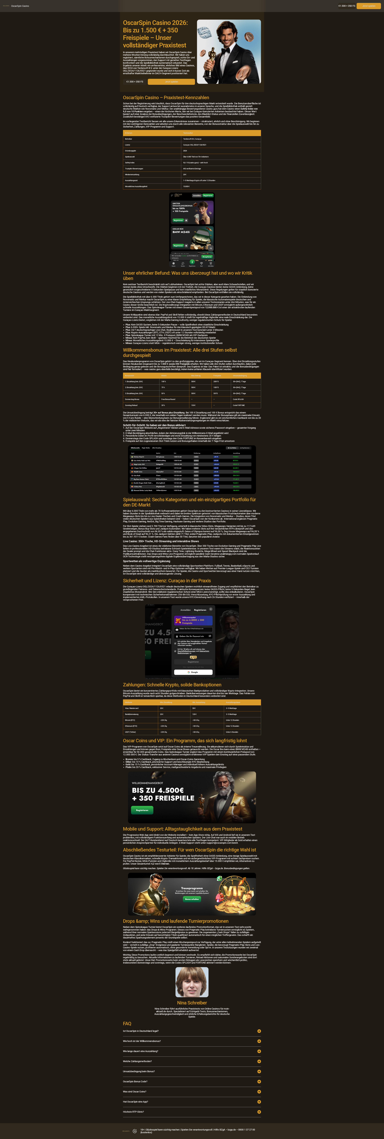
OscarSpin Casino (20, 6)
